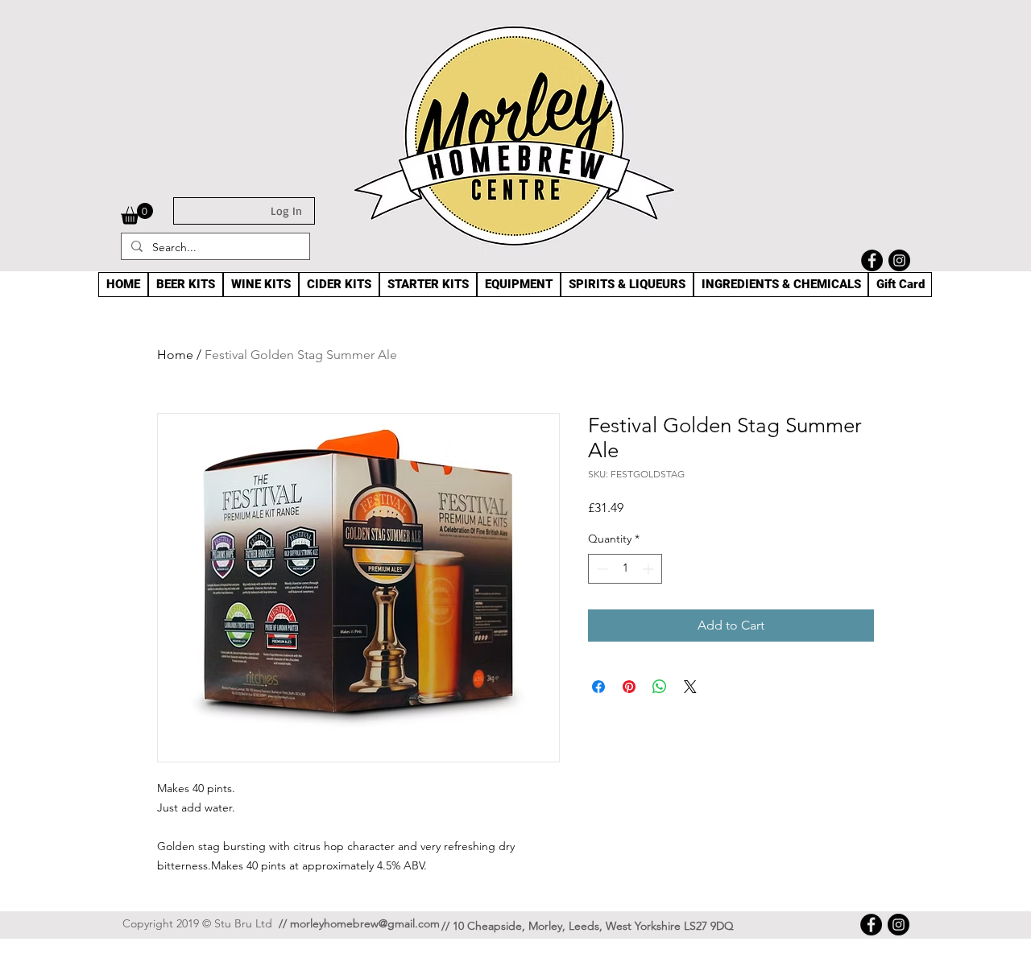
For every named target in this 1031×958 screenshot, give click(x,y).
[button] (137, 214)
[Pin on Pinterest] (629, 686)
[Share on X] (690, 686)
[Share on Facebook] (598, 686)
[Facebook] (872, 260)
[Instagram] (899, 260)
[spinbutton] (625, 569)
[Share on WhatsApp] (659, 686)
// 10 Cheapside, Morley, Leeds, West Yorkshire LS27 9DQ (587, 926)
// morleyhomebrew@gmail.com (359, 923)
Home (175, 354)
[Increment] (650, 569)
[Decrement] (600, 569)
